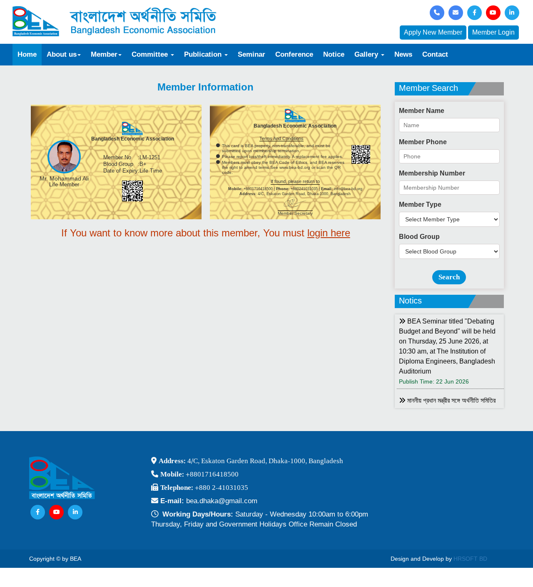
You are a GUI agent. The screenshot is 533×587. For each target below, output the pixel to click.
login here (328, 232)
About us (62, 54)
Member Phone (423, 141)
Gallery (367, 54)
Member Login (493, 32)
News (403, 54)
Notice (333, 54)
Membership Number (432, 173)
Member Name (421, 110)
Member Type (420, 204)
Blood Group (419, 236)
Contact (435, 54)
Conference (294, 54)
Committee (151, 54)
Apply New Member (433, 32)
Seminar (251, 54)
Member (104, 54)
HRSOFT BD (470, 558)
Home (27, 54)
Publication (204, 54)
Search (449, 277)
